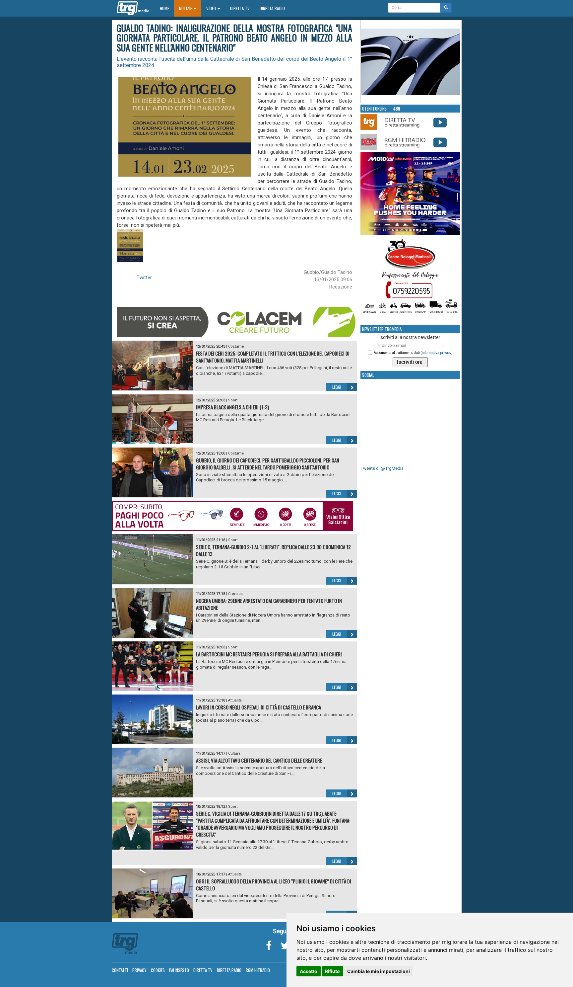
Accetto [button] (308, 971)
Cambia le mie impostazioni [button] (378, 971)
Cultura (234, 753)
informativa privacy (436, 353)
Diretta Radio (272, 8)
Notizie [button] (186, 8)
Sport (232, 400)
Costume (236, 346)
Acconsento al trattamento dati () (413, 353)
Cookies (158, 970)
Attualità (235, 700)
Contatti (120, 970)
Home (167, 8)
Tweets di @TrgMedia (382, 468)
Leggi (336, 387)
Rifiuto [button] (332, 971)
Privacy (139, 970)
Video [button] (211, 8)
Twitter (144, 278)
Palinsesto (179, 970)
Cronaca (235, 594)
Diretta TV (240, 8)
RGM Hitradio (258, 970)
